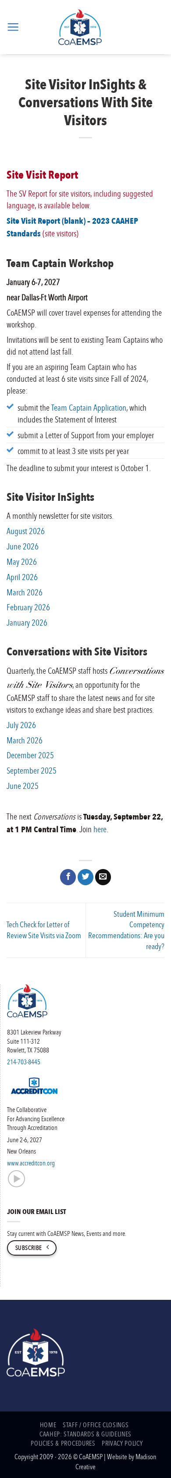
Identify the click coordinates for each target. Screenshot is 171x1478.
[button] (13, 27)
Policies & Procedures (63, 1443)
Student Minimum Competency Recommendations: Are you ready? (126, 930)
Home (48, 1424)
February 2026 (28, 607)
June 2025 (23, 785)
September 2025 (32, 770)
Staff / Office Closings (95, 1424)
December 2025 (30, 755)
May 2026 (22, 561)
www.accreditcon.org (31, 1163)
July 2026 (21, 725)
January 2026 (27, 622)
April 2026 (22, 577)
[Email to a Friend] (103, 877)
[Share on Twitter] (85, 877)
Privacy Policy (122, 1443)
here (100, 829)
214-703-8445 (23, 1061)
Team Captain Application (88, 407)
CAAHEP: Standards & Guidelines (85, 1434)
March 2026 (25, 592)
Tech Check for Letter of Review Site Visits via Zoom (44, 930)
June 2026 (23, 546)
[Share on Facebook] (68, 877)
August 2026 (26, 531)
